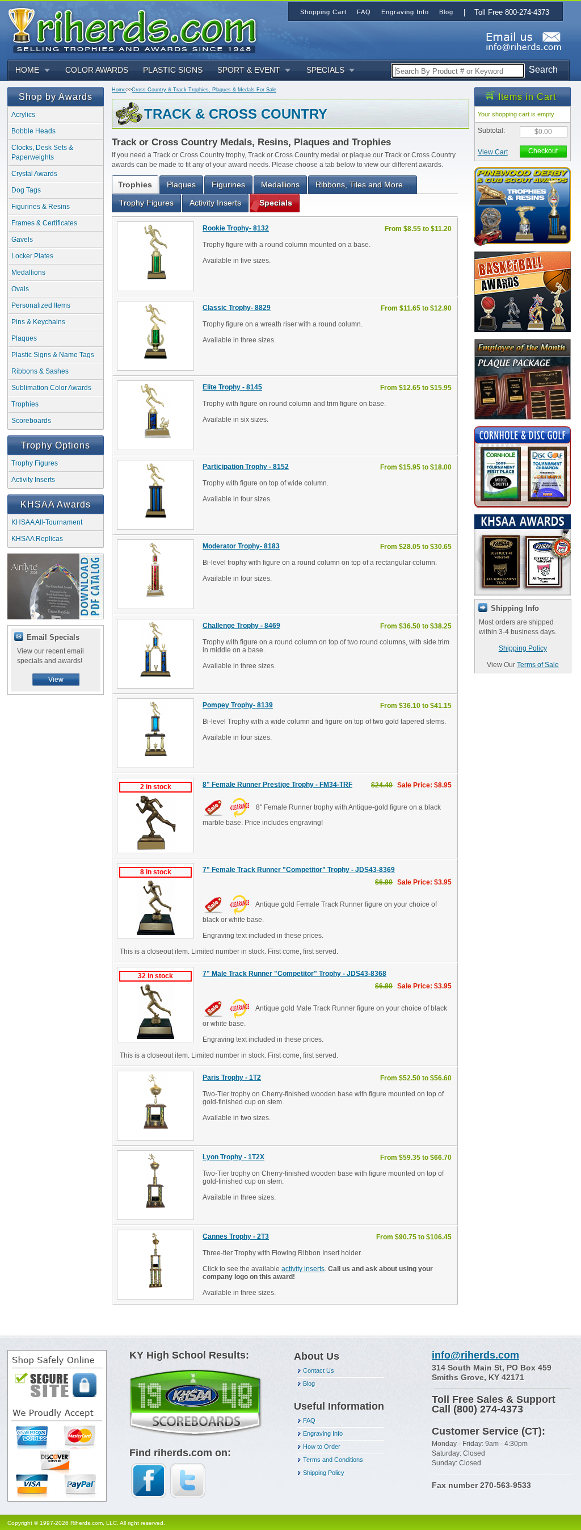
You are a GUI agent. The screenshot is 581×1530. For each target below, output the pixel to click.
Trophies (25, 404)
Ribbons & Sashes (40, 371)
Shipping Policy (523, 648)
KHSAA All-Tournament (46, 522)
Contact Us (318, 1370)
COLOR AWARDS (96, 69)
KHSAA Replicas (37, 539)
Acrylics (23, 115)
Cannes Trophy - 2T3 (236, 1236)
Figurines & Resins (40, 207)
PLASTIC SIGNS (173, 69)
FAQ (309, 1420)
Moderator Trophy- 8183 (241, 546)
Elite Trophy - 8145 (232, 387)
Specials (275, 202)
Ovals (20, 289)
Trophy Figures (34, 463)
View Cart (493, 152)
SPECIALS (325, 69)
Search (543, 69)
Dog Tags (26, 190)
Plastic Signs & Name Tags (52, 355)
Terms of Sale (538, 665)
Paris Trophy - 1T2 (232, 1078)
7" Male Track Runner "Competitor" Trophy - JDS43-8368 (294, 974)
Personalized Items (40, 305)
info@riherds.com (475, 1355)
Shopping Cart (323, 12)
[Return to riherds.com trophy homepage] (136, 29)
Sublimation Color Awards (51, 388)
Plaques (24, 338)
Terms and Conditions (333, 1459)
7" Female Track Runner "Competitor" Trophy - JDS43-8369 (299, 870)
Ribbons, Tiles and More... (362, 184)
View (56, 680)
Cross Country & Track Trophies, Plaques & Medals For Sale (204, 90)
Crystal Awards (34, 174)
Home (119, 90)
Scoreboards (31, 421)
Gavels (22, 240)
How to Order (321, 1446)
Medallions (28, 272)
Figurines (228, 184)
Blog (309, 1383)
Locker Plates (32, 256)
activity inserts (303, 1269)
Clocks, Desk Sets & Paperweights (42, 152)
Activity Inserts (33, 480)
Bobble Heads (33, 131)
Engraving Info (323, 1433)
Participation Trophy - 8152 (246, 467)
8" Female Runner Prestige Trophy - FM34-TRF (277, 785)
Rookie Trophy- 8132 (236, 228)
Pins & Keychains (38, 322)
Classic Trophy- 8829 (237, 308)
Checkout (543, 151)
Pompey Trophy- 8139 (238, 705)
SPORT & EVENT (248, 69)
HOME (27, 69)
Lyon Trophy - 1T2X (233, 1157)
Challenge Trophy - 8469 (241, 626)
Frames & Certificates (44, 223)
